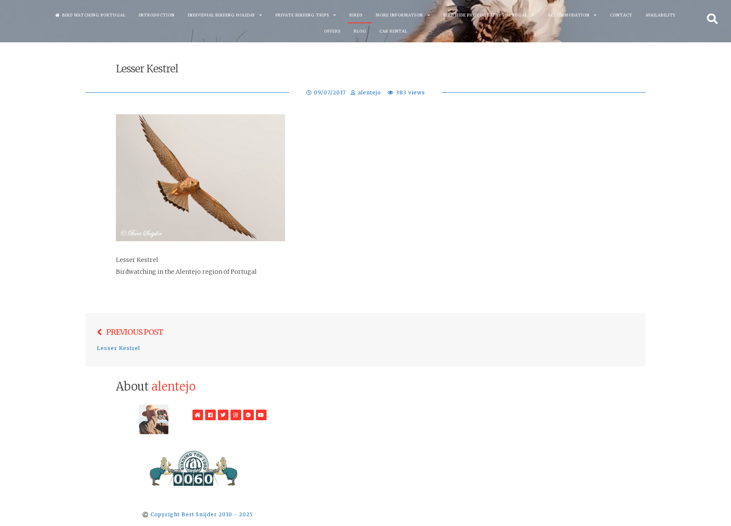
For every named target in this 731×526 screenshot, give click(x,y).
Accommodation (569, 15)
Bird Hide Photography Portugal (485, 15)
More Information (399, 15)
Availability (661, 15)
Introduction (157, 15)
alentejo (369, 92)
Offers (332, 31)
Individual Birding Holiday (221, 15)
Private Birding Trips (302, 15)
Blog (360, 31)
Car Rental (393, 31)
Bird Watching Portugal (94, 15)
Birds (356, 15)
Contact (621, 15)
